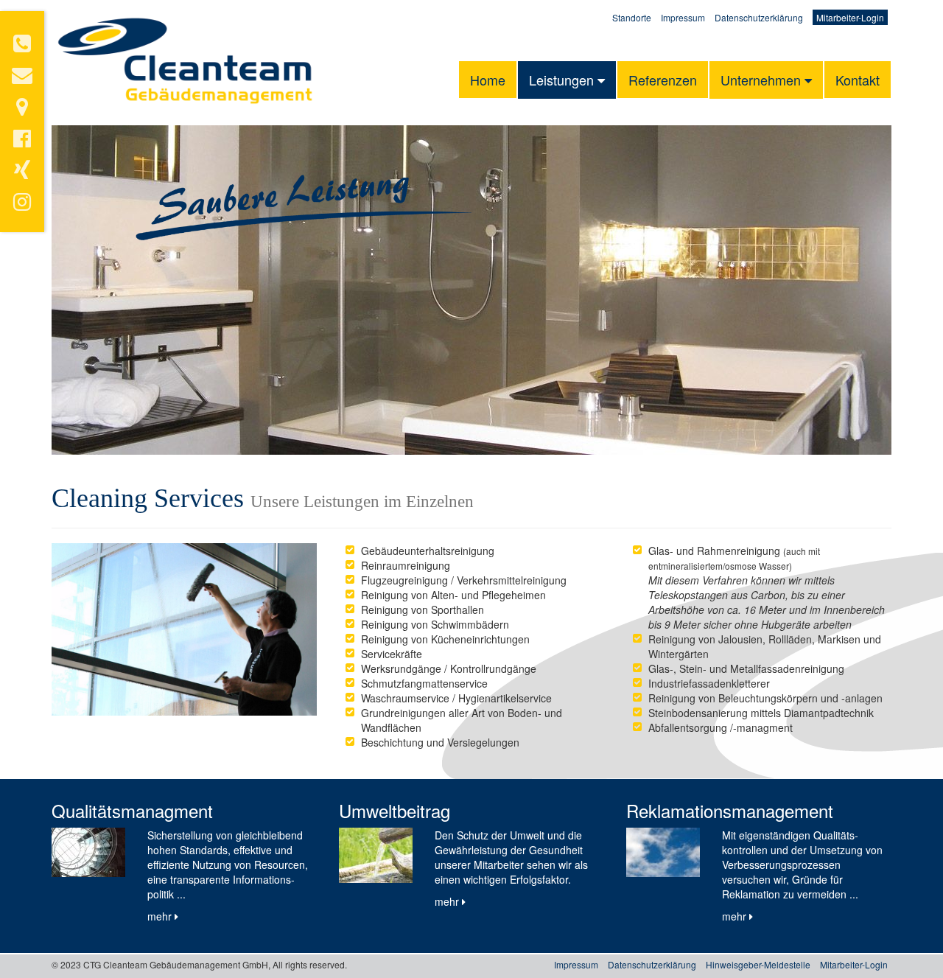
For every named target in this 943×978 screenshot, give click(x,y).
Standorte (631, 17)
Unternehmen (762, 79)
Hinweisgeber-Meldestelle (758, 964)
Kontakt (857, 79)
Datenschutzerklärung (759, 17)
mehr (161, 916)
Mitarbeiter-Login (850, 17)
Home (487, 79)
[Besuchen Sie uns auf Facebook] (22, 141)
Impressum (683, 17)
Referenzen (662, 79)
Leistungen (563, 79)
